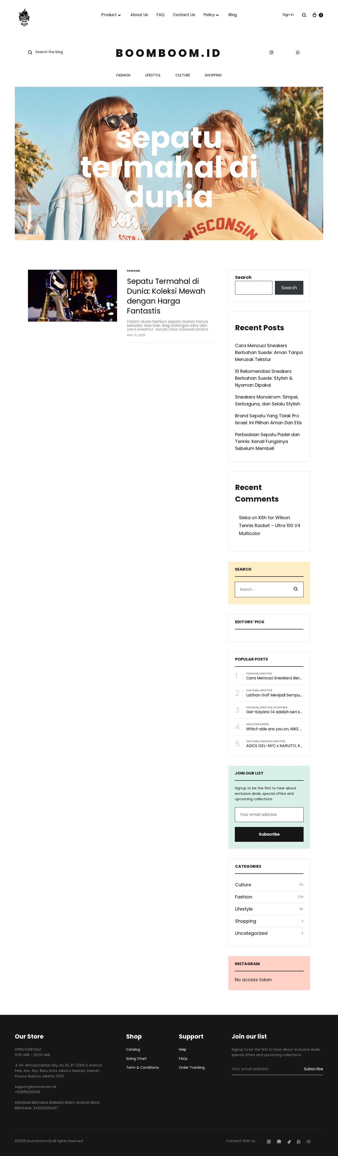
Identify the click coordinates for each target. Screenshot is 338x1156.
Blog (232, 15)
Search (243, 277)
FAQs (183, 1058)
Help (182, 1049)
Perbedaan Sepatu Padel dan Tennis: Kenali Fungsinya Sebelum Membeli (267, 441)
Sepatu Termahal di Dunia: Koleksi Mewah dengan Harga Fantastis (166, 296)
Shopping (213, 75)
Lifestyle (153, 75)
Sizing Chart (136, 1058)
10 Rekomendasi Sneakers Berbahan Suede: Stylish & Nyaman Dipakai (263, 378)
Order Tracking (192, 1067)
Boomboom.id (169, 53)
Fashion (123, 75)
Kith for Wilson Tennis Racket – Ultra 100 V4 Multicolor (269, 525)
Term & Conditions (142, 1067)
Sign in (288, 14)
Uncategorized (257, 724)
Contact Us (184, 15)
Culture (182, 75)
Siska (244, 517)
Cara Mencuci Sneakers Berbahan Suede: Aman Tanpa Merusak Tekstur (269, 352)
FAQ (160, 15)
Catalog (133, 1049)
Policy (209, 15)
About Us (139, 15)
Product (109, 15)
